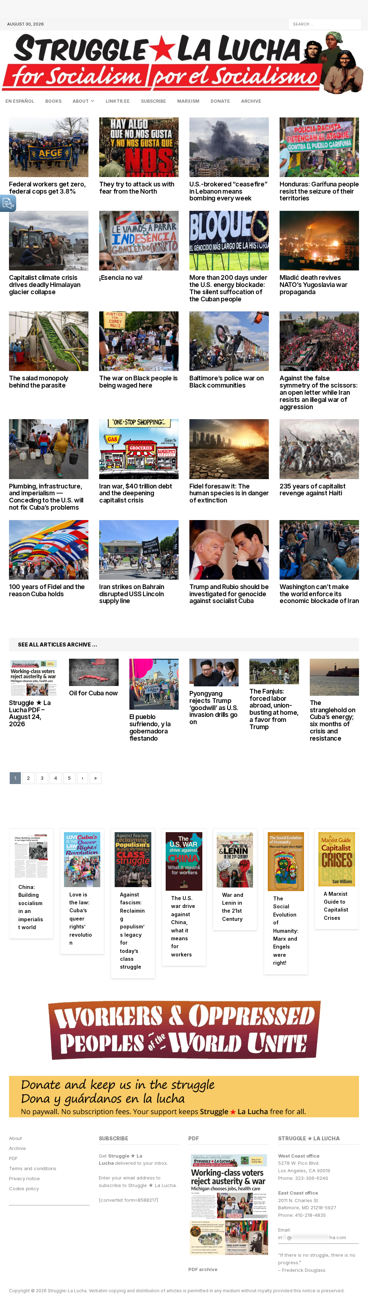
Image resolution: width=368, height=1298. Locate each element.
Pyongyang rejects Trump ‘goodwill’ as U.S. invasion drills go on (213, 708)
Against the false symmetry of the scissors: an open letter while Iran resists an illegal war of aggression (319, 392)
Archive (251, 101)
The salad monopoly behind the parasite (38, 381)
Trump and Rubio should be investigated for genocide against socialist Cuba (228, 594)
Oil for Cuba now (93, 693)
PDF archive (202, 1269)
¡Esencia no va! (121, 277)
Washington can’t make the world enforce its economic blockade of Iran (319, 594)
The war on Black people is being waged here (138, 381)
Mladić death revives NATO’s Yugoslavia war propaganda (313, 285)
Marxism (188, 101)
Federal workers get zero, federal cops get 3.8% (47, 187)
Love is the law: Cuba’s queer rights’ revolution (80, 918)
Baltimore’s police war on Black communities (226, 381)
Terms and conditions (32, 1168)
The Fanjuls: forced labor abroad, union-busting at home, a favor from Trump (274, 709)
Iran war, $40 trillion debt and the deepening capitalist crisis (135, 493)
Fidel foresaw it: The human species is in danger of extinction (229, 493)
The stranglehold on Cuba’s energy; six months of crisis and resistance (332, 720)
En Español (19, 101)
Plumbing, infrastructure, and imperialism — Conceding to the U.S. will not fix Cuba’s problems (46, 496)
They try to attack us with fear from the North (136, 187)
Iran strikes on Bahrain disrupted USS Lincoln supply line (131, 594)
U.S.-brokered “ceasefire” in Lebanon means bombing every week (228, 191)
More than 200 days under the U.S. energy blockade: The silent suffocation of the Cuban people (228, 288)
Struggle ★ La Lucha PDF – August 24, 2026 (30, 713)
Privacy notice (24, 1178)
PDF (13, 1158)
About (81, 101)
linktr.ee (118, 101)
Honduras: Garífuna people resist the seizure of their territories (319, 191)
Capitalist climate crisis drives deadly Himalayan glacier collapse (44, 285)
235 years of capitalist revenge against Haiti (313, 489)
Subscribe (153, 101)
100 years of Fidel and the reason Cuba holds (47, 590)
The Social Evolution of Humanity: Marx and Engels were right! (285, 930)
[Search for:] (325, 23)
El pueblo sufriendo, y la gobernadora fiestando (150, 727)
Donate (220, 101)
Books (53, 101)
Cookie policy (23, 1188)
